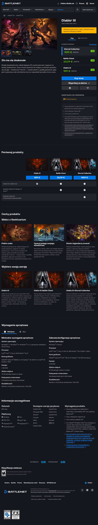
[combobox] (76, 10)
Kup (72, 38)
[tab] (9, 332)
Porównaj (92, 44)
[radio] (79, 51)
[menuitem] (7, 9)
